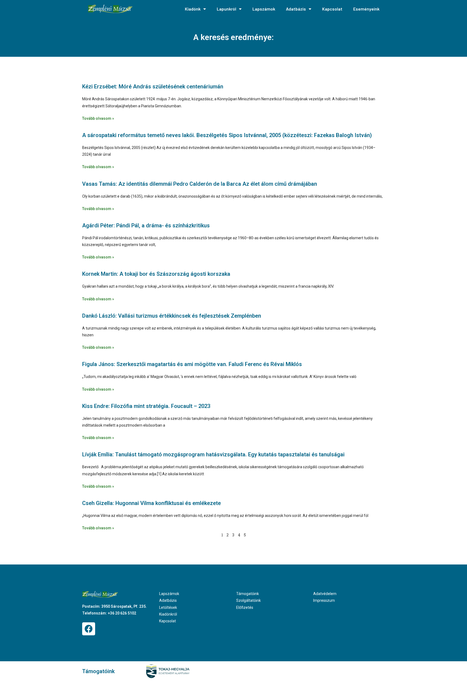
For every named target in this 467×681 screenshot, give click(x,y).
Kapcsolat (332, 8)
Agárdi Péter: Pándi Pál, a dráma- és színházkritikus (146, 225)
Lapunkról (226, 8)
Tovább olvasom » (98, 118)
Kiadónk (193, 8)
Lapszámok (263, 8)
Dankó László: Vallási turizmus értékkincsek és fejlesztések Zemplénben (171, 316)
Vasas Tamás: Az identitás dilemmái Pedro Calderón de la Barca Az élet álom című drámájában (199, 184)
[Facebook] (88, 628)
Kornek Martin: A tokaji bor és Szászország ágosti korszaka (156, 274)
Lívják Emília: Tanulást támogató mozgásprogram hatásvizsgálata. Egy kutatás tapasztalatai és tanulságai (213, 454)
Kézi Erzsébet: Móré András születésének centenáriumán (152, 86)
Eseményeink (366, 8)
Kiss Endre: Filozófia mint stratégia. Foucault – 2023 (146, 406)
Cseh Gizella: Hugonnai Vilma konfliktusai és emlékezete (151, 503)
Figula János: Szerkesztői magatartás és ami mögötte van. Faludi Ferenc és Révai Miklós (192, 364)
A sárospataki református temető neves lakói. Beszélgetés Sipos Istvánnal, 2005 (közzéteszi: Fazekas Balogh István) (227, 135)
